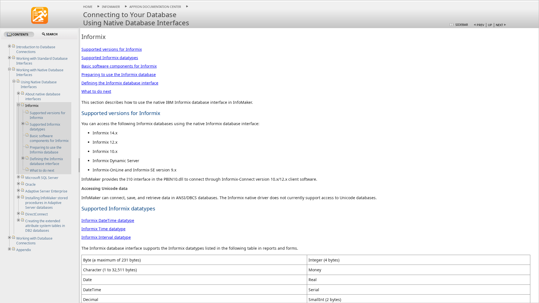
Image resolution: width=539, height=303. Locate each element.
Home (87, 6)
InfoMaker (111, 6)
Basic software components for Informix (119, 66)
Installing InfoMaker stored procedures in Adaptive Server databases (46, 203)
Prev (480, 25)
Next (499, 25)
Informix (31, 105)
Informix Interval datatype (106, 237)
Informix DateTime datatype (107, 220)
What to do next (96, 91)
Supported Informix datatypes (109, 57)
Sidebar (461, 24)
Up (490, 25)
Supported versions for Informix (111, 49)
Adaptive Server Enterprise (46, 191)
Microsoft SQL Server (41, 177)
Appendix (23, 249)
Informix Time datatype (103, 228)
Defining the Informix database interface (119, 83)
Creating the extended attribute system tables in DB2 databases (45, 226)
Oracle (30, 184)
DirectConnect (36, 214)
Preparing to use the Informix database (118, 74)
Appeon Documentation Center (155, 6)
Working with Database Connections (34, 240)
